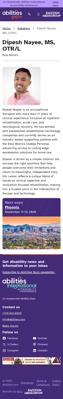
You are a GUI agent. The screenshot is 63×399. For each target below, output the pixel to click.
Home (6, 28)
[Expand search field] (29, 14)
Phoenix (12, 207)
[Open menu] (38, 14)
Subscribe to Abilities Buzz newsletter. (28, 272)
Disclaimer (27, 382)
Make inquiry (10, 326)
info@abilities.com (13, 319)
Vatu (19, 391)
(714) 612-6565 (12, 313)
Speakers (23, 28)
